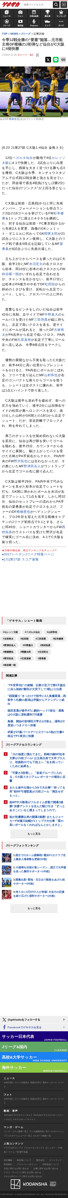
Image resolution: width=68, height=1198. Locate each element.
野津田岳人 (32, 466)
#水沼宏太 (43, 652)
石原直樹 (24, 340)
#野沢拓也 (8, 658)
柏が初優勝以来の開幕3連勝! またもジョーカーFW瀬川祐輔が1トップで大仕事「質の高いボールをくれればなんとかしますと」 (36, 820)
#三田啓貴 (41, 638)
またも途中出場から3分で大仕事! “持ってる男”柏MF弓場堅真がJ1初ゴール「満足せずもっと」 (37, 791)
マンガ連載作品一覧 (38, 1131)
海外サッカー (48, 1082)
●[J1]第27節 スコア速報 (20, 559)
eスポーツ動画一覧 (42, 1136)
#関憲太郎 (25, 652)
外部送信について (50, 1164)
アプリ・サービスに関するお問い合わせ (22, 1172)
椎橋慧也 (14, 119)
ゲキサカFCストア (12, 1148)
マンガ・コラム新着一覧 (15, 1131)
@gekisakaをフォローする (23, 1019)
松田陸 (50, 284)
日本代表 (8, 1082)
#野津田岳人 (9, 645)
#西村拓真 (45, 645)
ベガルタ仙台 (22, 158)
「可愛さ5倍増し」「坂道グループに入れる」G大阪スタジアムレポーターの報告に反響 (37, 776)
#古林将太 (8, 638)
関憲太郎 (51, 233)
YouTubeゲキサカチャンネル (17, 1115)
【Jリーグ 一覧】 (25, 55)
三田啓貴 (41, 319)
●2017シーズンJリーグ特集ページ (28, 554)
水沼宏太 (36, 264)
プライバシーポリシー (27, 1164)
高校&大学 (35, 1082)
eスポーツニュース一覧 (19, 1136)
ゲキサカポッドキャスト (24, 1119)
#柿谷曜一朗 (9, 665)
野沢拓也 (21, 461)
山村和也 (51, 375)
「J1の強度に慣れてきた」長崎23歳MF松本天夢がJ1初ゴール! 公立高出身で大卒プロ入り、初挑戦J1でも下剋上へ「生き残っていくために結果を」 (37, 760)
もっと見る (34, 833)
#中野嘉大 (28, 645)
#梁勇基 (42, 658)
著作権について (24, 1160)
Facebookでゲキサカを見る (24, 1027)
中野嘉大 (51, 314)
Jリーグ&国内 (21, 1082)
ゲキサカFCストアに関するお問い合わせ (23, 1176)
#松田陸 (24, 638)
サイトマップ (55, 1160)
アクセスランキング (33, 1148)
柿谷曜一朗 (10, 274)
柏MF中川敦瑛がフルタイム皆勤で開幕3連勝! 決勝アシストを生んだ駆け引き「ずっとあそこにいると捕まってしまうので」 (37, 806)
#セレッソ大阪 (10, 632)
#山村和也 (52, 632)
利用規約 (8, 1164)
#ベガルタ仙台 (32, 632)
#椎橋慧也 (8, 652)
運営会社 (40, 1160)
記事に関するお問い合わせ (45, 1168)
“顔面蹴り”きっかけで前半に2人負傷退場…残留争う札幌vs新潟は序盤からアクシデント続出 (37, 699)
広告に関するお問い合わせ (16, 1168)
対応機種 (8, 1160)
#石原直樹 (25, 658)
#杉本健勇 (58, 638)
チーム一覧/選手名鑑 (18, 1152)
